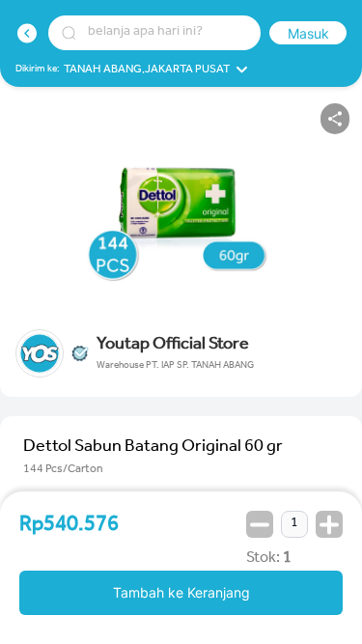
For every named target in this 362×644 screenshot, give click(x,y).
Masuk (308, 33)
